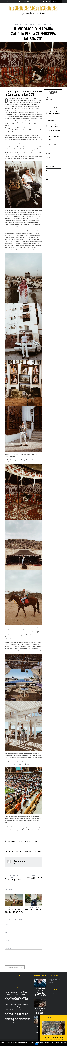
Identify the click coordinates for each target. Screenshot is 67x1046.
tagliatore (8, 1017)
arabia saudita (12, 841)
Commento (8, 948)
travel (35, 841)
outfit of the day (9, 1009)
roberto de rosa (9, 1014)
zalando (26, 1022)
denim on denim (9, 994)
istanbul (8, 999)
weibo (17, 1022)
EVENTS (23, 20)
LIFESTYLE (32, 20)
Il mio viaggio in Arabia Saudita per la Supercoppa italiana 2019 (54, 137)
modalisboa (13, 1004)
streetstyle (24, 1014)
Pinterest (28, 851)
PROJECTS (51, 20)
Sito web (7, 940)
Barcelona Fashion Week (33, 910)
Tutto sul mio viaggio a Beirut (14, 878)
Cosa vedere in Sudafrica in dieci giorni (40, 1010)
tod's (14, 1017)
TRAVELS (16, 20)
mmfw (7, 1004)
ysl (21, 1022)
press (17, 1012)
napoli (19, 1004)
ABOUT (47, 149)
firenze (24, 997)
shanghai (17, 1014)
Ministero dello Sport (31, 106)
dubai (16, 994)
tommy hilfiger (9, 1019)
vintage (12, 1022)
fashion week (9, 997)
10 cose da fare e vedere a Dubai (33, 877)
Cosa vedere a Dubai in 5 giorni (53, 1037)
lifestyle (21, 999)
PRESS (47, 170)
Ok (37, 1044)
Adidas (7, 992)
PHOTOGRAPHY (50, 166)
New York (25, 1004)
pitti (21, 1009)
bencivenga (14, 992)
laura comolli (15, 999)
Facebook (9, 851)
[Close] (38, 1017)
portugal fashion (10, 1012)
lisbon (26, 999)
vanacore (27, 1019)
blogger (20, 992)
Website (16, 863)
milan (11, 1002)
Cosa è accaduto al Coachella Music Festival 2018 (14, 912)
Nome (7, 924)
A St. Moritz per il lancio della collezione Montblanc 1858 (54, 113)
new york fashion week (11, 1007)
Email (7, 932)
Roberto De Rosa (22, 25)
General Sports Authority (34, 141)
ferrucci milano (17, 997)
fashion (22, 994)
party (17, 1009)
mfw (7, 1002)
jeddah (20, 841)
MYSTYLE (42, 20)
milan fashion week (18, 1002)
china (25, 992)
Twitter (19, 851)
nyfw (20, 1007)
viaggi (7, 1022)
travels (21, 1019)
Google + (38, 851)
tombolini (19, 1017)
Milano (27, 1002)
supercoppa (28, 841)
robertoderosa (23, 1012)
